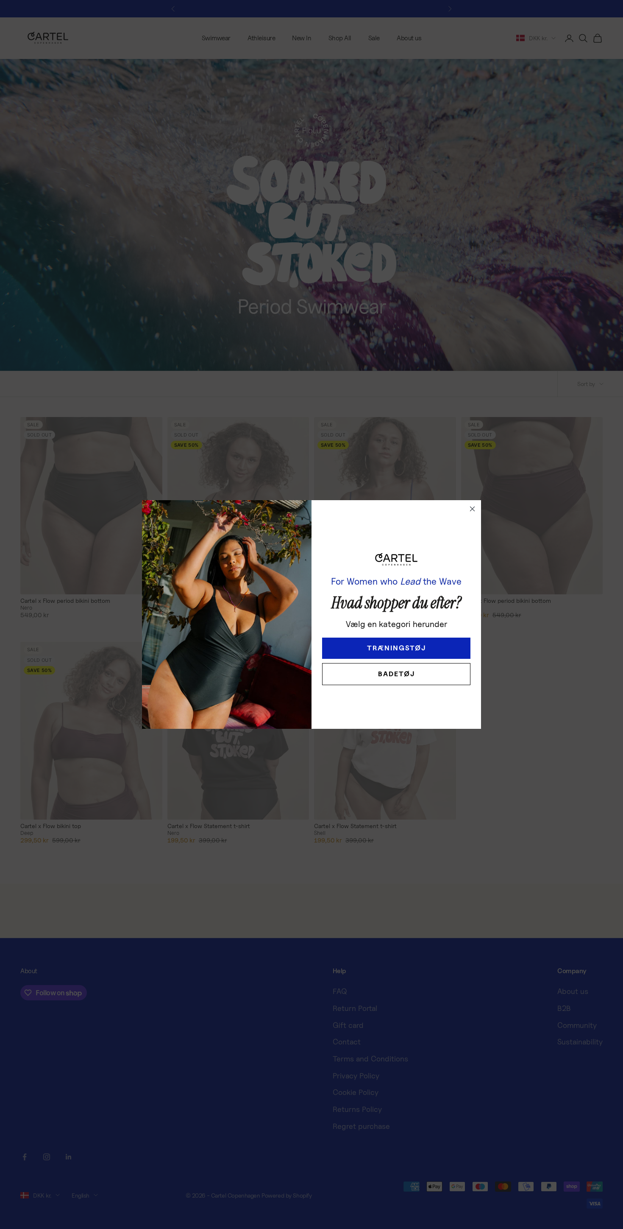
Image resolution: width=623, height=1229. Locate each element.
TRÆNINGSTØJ (396, 648)
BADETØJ (396, 674)
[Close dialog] (472, 509)
